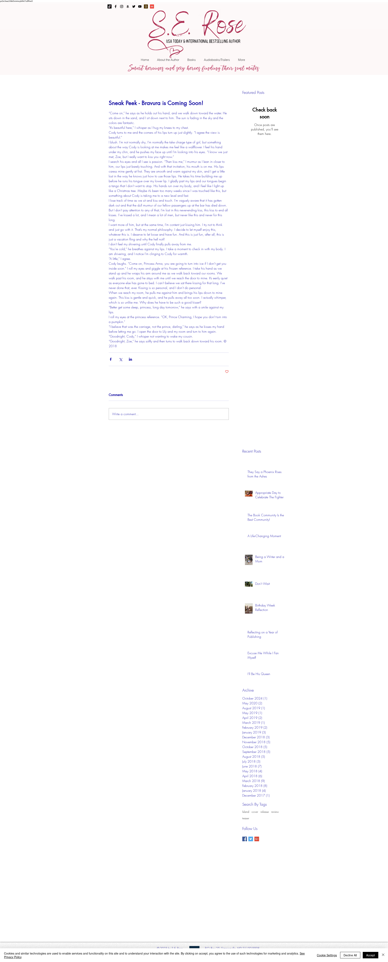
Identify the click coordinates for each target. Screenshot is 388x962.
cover (255, 812)
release (264, 812)
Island (245, 812)
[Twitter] (134, 6)
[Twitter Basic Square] (250, 839)
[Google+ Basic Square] (256, 839)
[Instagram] (122, 6)
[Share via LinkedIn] (130, 359)
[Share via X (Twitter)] (120, 359)
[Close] (383, 955)
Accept (370, 955)
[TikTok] (110, 6)
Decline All (350, 955)
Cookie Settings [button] (327, 955)
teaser (245, 818)
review (275, 812)
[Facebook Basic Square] (244, 839)
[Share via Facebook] (111, 359)
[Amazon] (128, 6)
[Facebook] (116, 6)
